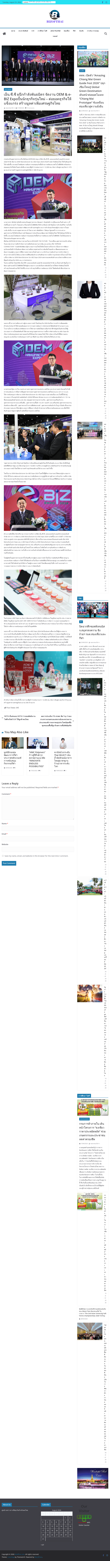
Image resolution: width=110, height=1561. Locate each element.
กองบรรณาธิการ (10, 108)
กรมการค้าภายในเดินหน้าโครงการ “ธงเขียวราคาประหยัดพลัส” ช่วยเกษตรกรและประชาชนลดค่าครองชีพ (105, 1242)
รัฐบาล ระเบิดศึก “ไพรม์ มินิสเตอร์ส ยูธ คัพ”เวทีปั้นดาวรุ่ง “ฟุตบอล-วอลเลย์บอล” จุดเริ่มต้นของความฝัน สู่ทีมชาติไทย (105, 1031)
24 (43, 1535)
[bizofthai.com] (4, 33)
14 (61, 1526)
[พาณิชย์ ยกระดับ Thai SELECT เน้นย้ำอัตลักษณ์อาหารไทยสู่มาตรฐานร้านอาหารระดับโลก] (63, 739)
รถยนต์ (55, 36)
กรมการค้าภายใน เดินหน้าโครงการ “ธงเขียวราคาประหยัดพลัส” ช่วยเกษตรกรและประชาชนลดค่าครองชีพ (92, 1131)
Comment (6, 794)
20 (57, 1531)
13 (57, 1526)
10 (43, 1526)
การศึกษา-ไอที (42, 31)
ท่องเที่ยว (67, 31)
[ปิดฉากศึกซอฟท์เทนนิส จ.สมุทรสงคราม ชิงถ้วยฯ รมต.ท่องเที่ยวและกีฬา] (92, 610)
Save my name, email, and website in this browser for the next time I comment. (36, 856)
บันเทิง (81, 31)
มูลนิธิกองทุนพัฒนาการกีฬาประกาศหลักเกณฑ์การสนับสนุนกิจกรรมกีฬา (12, 758)
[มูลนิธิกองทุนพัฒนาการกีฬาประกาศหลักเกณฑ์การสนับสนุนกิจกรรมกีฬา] (13, 739)
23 (70, 1531)
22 (66, 1531)
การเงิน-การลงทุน (93, 31)
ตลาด (13, 31)
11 (48, 1526)
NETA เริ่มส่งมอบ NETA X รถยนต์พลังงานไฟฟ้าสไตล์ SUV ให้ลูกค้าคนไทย (19, 718)
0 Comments (30, 108)
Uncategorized (84, 1119)
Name (5, 823)
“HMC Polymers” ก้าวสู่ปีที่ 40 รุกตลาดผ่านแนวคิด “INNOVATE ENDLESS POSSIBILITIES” (37, 759)
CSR (32, 31)
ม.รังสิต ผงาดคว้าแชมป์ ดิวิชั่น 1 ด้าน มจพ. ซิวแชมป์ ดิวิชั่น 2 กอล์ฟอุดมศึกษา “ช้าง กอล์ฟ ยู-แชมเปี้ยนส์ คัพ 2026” (105, 924)
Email (5, 834)
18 (48, 1531)
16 (70, 1526)
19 (52, 1531)
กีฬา (74, 31)
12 (52, 1526)
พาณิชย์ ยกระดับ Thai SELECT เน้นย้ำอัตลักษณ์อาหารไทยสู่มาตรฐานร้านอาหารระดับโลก (63, 759)
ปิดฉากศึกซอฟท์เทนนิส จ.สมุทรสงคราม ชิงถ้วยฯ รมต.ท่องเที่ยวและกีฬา (92, 632)
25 (48, 1535)
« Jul (42, 1545)
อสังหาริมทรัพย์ (55, 31)
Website (5, 844)
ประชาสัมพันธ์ (23, 31)
